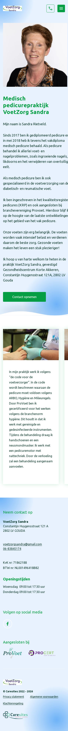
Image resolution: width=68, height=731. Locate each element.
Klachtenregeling (13, 703)
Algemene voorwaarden (44, 696)
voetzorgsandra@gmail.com (22, 544)
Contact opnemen (24, 297)
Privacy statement (13, 696)
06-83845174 (50, 8)
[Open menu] (61, 8)
